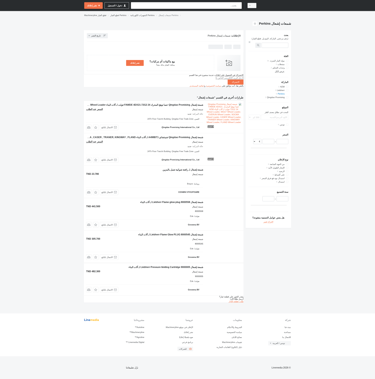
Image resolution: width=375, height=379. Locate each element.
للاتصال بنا (286, 337)
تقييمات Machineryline (232, 342)
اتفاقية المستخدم (197, 86)
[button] (95, 127)
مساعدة (287, 332)
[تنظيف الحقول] (249, 42)
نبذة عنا (288, 327)
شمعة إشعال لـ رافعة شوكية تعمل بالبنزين (183, 169)
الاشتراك (235, 82)
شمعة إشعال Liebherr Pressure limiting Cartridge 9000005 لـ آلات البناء (166, 267)
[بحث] (239, 5)
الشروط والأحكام (234, 327)
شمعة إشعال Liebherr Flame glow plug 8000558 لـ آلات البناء (171, 202)
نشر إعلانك (135, 63)
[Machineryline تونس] (275, 5)
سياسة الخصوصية (213, 86)
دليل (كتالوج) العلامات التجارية (229, 347)
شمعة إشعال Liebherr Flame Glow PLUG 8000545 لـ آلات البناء (170, 234)
